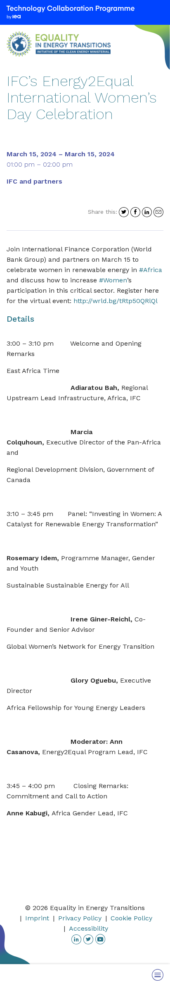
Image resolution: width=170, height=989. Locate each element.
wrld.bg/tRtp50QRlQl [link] (115, 301)
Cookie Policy (131, 918)
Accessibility (88, 928)
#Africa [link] (150, 270)
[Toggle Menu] (157, 974)
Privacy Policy (80, 918)
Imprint (37, 918)
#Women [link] (113, 280)
